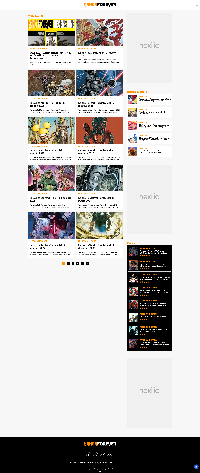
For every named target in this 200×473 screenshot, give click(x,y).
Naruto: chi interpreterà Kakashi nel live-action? (154, 113)
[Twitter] (94, 453)
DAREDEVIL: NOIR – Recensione (153, 317)
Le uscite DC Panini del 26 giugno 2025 (98, 54)
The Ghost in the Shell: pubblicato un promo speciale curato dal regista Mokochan (154, 126)
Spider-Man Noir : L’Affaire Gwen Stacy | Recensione (153, 331)
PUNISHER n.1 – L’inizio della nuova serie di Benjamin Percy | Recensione (155, 278)
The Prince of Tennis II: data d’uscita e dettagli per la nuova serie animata (154, 139)
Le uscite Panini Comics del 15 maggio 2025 (96, 104)
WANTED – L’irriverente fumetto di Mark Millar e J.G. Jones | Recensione (50, 55)
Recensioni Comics (38, 48)
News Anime (144, 96)
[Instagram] (101, 453)
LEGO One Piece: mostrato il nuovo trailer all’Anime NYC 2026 (153, 152)
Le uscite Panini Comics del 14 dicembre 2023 (96, 246)
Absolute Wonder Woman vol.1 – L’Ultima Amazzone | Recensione (153, 265)
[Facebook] (87, 453)
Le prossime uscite (87, 48)
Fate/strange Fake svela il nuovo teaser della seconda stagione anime (155, 100)
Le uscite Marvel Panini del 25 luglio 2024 (96, 199)
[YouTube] (108, 453)
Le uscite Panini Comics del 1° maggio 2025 (47, 151)
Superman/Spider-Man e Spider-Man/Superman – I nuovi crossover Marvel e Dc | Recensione (154, 291)
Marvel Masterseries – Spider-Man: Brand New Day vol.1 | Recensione (154, 304)
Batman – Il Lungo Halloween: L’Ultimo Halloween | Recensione (153, 252)
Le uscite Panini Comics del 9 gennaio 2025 (95, 151)
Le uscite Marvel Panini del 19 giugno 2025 (47, 104)
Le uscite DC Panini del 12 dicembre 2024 (50, 199)
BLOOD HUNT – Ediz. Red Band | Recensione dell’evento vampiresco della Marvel (154, 344)
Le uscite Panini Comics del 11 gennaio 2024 (47, 246)
